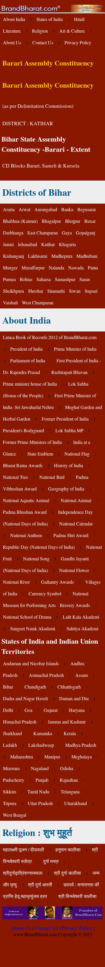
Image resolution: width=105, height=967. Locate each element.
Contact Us (42, 42)
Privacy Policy (77, 42)
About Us (12, 42)
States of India (49, 19)
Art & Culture (72, 31)
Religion (40, 31)
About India (14, 19)
